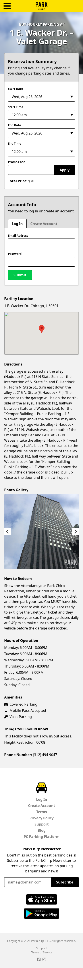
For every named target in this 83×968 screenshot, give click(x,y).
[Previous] (7, 531)
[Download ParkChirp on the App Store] (42, 899)
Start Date (15, 89)
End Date (14, 125)
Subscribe (64, 882)
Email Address (18, 236)
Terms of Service (41, 952)
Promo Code (16, 162)
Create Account (43, 223)
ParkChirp (42, 6)
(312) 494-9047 (45, 754)
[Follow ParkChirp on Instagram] (44, 960)
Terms (41, 811)
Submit (20, 275)
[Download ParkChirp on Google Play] (42, 913)
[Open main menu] (7, 6)
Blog (42, 830)
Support (42, 824)
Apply (64, 169)
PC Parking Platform (42, 836)
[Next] (75, 531)
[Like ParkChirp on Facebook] (39, 960)
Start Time (15, 107)
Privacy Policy (41, 818)
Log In (17, 223)
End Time (14, 144)
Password (14, 254)
